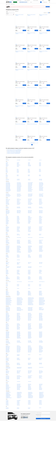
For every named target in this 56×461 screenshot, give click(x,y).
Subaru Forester (19, 370)
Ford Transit (29, 231)
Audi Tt (6, 166)
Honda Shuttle (29, 243)
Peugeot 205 (18, 332)
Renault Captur (18, 346)
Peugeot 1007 (7, 331)
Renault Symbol (41, 350)
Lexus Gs (29, 284)
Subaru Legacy (7, 371)
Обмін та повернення (27, 0)
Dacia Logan (7, 207)
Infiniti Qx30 (7, 257)
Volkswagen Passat (30, 395)
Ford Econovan (41, 226)
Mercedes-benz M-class (31, 301)
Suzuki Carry (40, 375)
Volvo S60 (29, 402)
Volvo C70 (7, 402)
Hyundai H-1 (29, 247)
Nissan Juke (40, 314)
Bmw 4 (40, 169)
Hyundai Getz (40, 246)
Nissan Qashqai (41, 318)
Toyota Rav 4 (18, 388)
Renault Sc (40, 349)
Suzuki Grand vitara (19, 376)
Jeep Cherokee (7, 266)
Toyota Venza (18, 389)
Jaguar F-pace (7, 262)
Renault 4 (40, 345)
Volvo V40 (29, 403)
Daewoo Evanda (30, 210)
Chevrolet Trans (19, 190)
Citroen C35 (7, 201)
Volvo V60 (7, 404)
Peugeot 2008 (7, 332)
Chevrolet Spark (19, 189)
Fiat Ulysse (40, 223)
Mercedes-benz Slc (41, 302)
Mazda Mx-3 (18, 294)
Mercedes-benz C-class (19, 298)
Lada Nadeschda (8, 278)
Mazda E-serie (40, 293)
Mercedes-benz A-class (30, 297)
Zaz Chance (7, 407)
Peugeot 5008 (18, 335)
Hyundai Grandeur (19, 247)
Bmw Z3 (7, 172)
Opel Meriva (18, 326)
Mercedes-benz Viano (30, 304)
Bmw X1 (29, 170)
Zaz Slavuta (7, 408)
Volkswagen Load (19, 394)
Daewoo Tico (7, 213)
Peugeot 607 (18, 336)
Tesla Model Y (29, 381)
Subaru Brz (7, 370)
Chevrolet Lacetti (30, 187)
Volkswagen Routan (19, 396)
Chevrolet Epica (41, 185)
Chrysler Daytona (8, 194)
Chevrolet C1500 (30, 183)
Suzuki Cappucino (30, 375)
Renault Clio (29, 346)
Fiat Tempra (18, 223)
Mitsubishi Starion (30, 310)
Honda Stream (40, 243)
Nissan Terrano (41, 319)
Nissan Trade (18, 320)
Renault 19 (7, 345)
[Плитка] (48, 12)
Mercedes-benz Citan (41, 298)
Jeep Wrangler (29, 267)
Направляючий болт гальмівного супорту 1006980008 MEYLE (14, 149)
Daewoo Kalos (7, 211)
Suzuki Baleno (18, 375)
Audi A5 (7, 164)
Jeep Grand (40, 266)
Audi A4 (40, 163)
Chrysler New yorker (8, 195)
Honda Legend (7, 242)
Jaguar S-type (29, 262)
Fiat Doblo (18, 218)
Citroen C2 (18, 200)
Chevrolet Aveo (41, 182)
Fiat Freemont (29, 219)
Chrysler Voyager (41, 196)
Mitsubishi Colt (41, 307)
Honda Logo (18, 242)
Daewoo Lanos (40, 211)
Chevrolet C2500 (41, 183)
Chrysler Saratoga (30, 195)
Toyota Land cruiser (8, 387)
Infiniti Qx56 (29, 257)
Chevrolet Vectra (41, 190)
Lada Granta (18, 277)
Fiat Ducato (29, 218)
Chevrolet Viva (7, 191)
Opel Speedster (30, 328)
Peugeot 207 (40, 332)
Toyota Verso (29, 389)
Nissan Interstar (30, 314)
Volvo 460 (40, 400)
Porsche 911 (18, 340)
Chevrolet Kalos (19, 187)
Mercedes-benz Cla (8, 299)
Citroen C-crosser (8, 199)
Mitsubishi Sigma (8, 310)
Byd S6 (6, 176)
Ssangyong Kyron (30, 367)
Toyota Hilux (29, 386)
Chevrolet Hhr (40, 186)
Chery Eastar (40, 179)
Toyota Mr (40, 387)
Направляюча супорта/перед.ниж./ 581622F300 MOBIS (13, 151)
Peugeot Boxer (18, 337)
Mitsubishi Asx (18, 307)
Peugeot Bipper (8, 337)
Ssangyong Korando (19, 367)
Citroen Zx (40, 204)
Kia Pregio (40, 271)
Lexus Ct (7, 284)
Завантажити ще (33, 142)
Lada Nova (29, 278)
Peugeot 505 (29, 335)
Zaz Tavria (18, 408)
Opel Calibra (40, 324)
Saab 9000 (18, 355)
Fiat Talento (7, 223)
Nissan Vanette (41, 320)
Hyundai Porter (7, 250)
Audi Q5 (7, 165)
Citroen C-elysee (19, 199)
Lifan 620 (29, 288)
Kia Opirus (7, 271)
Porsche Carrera (8, 342)
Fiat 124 (7, 216)
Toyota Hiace (7, 386)
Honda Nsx (29, 242)
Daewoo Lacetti (30, 211)
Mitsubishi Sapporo (41, 309)
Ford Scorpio (29, 230)
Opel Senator (40, 327)
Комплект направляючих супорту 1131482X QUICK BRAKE (14, 150)
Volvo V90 (29, 404)
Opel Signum (7, 328)
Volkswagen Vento (30, 397)
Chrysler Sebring (41, 195)
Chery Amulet (7, 179)
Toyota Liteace (18, 387)
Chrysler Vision (30, 196)
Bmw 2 (18, 169)
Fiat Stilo (29, 222)
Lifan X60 (40, 288)
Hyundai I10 (18, 248)
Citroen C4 (18, 201)
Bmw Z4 (18, 172)
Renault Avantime (8, 346)
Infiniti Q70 (40, 256)
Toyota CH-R (7, 385)
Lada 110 (7, 276)
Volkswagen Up (19, 397)
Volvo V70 (18, 404)
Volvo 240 (7, 400)
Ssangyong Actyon (8, 367)
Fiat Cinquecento (30, 217)
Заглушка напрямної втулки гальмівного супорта (32, 81)
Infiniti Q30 (7, 256)
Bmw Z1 (40, 171)
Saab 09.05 (18, 354)
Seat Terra (40, 359)
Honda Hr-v (7, 241)
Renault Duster (41, 346)
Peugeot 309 (40, 334)
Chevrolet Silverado (8, 189)
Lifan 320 (7, 288)
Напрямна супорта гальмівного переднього (20, 63)
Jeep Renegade (19, 267)
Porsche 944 (7, 341)
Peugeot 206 (29, 332)
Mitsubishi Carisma (30, 307)
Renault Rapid (7, 349)
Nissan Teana (29, 319)
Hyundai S (18, 250)
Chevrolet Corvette (19, 185)
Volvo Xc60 (40, 404)
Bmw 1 (6, 169)
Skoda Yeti (29, 364)
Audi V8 (18, 166)
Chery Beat (18, 179)
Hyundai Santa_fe (41, 250)
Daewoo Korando (19, 211)
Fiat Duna (40, 218)
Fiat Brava (7, 217)
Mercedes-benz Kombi (19, 301)
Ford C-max (18, 226)
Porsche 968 (29, 341)
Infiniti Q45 (18, 256)
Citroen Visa (40, 203)
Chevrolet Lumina (41, 187)
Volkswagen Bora (30, 392)
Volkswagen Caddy (41, 392)
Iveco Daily (7, 259)
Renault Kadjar (40, 347)
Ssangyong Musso (41, 367)
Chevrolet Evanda (8, 186)
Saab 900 (7, 355)
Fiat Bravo (18, 217)
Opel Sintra (18, 328)
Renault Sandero (30, 349)
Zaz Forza (18, 407)
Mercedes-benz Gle (30, 300)
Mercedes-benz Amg (41, 297)
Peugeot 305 (40, 333)
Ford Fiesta (40, 227)
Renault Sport (18, 350)
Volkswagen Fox (8, 393)
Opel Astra (29, 324)
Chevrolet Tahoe (41, 189)
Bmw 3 (29, 169)
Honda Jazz (40, 241)
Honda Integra (29, 241)
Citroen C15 (7, 200)
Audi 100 (7, 162)
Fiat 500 (40, 216)
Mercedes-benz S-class (8, 302)
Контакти (7, 0)
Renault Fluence (19, 347)
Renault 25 (29, 345)
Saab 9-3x (29, 354)
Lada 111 (18, 276)
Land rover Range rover (42, 281)
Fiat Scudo (40, 221)
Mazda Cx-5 (40, 292)
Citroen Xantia (7, 204)
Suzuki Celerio (7, 376)
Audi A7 (29, 164)
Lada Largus (40, 277)
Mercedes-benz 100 (8, 297)
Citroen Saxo (18, 203)
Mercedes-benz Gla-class (9, 300)
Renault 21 (18, 345)
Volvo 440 (29, 400)
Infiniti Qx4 (18, 257)
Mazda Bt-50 (18, 292)
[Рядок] (49, 12)
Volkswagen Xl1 (41, 397)
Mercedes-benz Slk (8, 303)
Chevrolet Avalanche (30, 182)
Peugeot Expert (30, 337)
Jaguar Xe (7, 263)
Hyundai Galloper (19, 246)
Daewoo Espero (19, 210)
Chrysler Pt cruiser (19, 195)
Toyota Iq (40, 386)
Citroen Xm (18, 204)
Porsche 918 (29, 340)
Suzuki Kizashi (7, 377)
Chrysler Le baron (30, 194)
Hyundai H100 (40, 247)
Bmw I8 (18, 170)
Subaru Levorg (29, 371)
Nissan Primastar (8, 318)
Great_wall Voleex (30, 237)
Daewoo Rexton (30, 212)
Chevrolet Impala (8, 187)
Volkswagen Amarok (8, 392)
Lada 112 (29, 276)
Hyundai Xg (29, 252)
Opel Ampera (29, 323)
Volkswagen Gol (19, 393)
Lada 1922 (40, 276)
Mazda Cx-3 (29, 292)
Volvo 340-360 (18, 400)
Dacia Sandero (18, 207)
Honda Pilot (40, 242)
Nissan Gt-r (18, 314)
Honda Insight (18, 241)
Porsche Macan (41, 342)
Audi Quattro (29, 165)
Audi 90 (40, 162)
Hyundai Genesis (30, 246)
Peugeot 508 (40, 335)
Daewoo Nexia (7, 212)
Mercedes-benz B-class (8, 298)
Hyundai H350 (7, 248)
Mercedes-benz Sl (30, 302)
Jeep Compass (29, 266)
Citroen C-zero (29, 199)
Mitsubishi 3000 (8, 307)
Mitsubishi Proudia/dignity (20, 309)
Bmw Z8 (29, 172)
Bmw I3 (7, 170)
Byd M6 (40, 175)
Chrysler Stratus (8, 196)
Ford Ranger (7, 230)
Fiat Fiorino (18, 219)
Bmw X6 (29, 171)
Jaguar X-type (40, 262)
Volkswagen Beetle (19, 392)
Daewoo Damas (7, 210)
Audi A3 (29, 163)
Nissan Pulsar (29, 318)
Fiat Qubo (18, 221)
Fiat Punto (7, 221)
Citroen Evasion (19, 202)
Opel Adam (7, 323)
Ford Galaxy (29, 228)
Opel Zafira (29, 329)
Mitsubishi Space (19, 310)
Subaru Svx (18, 372)
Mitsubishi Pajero (8, 309)
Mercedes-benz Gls (8, 301)
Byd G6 (29, 175)
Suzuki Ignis (29, 376)
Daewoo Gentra (41, 210)
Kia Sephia (18, 273)
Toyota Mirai (29, 387)
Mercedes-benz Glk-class (42, 300)
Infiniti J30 (18, 255)
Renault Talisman (8, 351)
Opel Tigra (40, 328)
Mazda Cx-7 (7, 293)
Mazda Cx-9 (18, 293)
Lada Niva (18, 278)
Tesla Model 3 (7, 381)
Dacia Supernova (41, 207)
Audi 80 (29, 162)
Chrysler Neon (40, 194)
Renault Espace (7, 347)
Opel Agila (18, 323)
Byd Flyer (7, 175)
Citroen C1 (40, 199)
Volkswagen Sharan (41, 396)
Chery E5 (29, 179)
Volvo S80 (7, 403)
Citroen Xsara (29, 204)
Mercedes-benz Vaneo (8, 304)
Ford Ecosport (7, 227)
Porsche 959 (18, 341)
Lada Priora (40, 278)
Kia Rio (40, 272)
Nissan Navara (18, 316)
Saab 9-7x (40, 354)
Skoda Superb (18, 364)
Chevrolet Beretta (8, 183)
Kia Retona (29, 272)
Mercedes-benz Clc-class (20, 299)
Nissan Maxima (29, 315)
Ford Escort (29, 227)
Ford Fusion (18, 228)
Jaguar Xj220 (40, 263)
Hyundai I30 (40, 248)
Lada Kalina (29, 277)
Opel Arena (7, 324)
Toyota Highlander (19, 386)
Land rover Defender (8, 281)
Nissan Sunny (18, 319)
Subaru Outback (41, 371)
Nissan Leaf (18, 315)
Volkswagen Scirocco (30, 396)
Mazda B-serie (7, 292)
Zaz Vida (29, 408)
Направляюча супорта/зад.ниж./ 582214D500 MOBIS (13, 153)
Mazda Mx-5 (29, 294)
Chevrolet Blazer (19, 183)
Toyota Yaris (40, 389)
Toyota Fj (29, 385)
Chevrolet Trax (29, 190)
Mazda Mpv (7, 294)
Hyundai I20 (29, 248)
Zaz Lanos (29, 407)
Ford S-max (18, 230)
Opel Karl (7, 326)
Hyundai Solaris (8, 251)
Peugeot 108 (40, 331)
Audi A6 (18, 164)
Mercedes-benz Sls (30, 303)
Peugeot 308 (29, 334)
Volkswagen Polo (8, 396)
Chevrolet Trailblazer (8, 190)
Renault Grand (29, 347)
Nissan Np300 (40, 316)
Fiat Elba (7, 219)
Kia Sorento (40, 273)
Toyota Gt (40, 385)
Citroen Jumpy (41, 202)
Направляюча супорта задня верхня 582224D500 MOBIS (13, 152)
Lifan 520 (18, 288)
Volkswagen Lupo (41, 394)
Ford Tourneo (18, 231)
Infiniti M (29, 255)
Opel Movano (7, 327)
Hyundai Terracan (30, 251)
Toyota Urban (7, 389)
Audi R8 (40, 165)
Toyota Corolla (18, 385)
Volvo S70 (40, 402)
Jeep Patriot (7, 267)
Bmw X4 (7, 171)
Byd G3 (18, 175)
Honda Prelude (7, 243)
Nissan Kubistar (8, 315)
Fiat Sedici (7, 222)
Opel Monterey (41, 326)
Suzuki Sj (40, 377)
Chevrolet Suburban (30, 189)
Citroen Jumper (30, 202)
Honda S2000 (18, 243)
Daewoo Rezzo (40, 212)
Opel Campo (7, 325)
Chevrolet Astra (8, 182)
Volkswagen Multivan (8, 395)
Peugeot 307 (18, 334)
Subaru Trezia (29, 372)
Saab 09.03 (7, 354)
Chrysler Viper (18, 196)
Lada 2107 (7, 277)
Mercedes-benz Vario (19, 304)
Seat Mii (29, 359)
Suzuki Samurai (30, 377)
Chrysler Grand (18, 194)
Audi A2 (18, 163)
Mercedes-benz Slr (19, 303)
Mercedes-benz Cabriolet (31, 298)
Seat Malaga (7, 359)
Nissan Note (29, 316)
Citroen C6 (40, 201)
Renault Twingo (41, 351)
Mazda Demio (29, 293)
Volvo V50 (40, 403)
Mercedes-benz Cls (41, 299)
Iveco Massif (18, 259)
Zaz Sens (40, 407)
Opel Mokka (29, 326)
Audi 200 (18, 162)
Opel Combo (29, 325)
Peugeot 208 (7, 333)
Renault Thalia (18, 351)
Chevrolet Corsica (8, 185)
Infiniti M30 (40, 255)
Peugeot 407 (7, 335)
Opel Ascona (18, 324)
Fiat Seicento (18, 222)
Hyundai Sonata (19, 251)
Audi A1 (7, 163)
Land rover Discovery (19, 281)
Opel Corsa (40, 325)
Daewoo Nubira (18, 212)
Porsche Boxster (41, 341)
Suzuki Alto (7, 375)
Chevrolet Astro (19, 182)
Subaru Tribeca (41, 372)
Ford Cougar (29, 226)
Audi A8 (40, 164)
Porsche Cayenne (19, 342)
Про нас (12, 0)
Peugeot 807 (40, 336)
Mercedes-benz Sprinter (42, 303)
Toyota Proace (7, 388)
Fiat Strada (40, 222)
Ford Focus (7, 228)
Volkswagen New (19, 395)
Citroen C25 (29, 200)
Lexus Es (18, 284)
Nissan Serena (7, 319)
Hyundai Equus (7, 246)
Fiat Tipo (29, 223)
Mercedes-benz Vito (41, 304)
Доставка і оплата (19, 0)
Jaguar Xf (18, 263)
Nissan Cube (7, 314)
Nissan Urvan (29, 320)
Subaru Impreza (30, 370)
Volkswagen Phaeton (41, 395)
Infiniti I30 (7, 255)
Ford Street (7, 231)
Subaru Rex (7, 372)
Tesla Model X (18, 381)
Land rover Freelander (30, 281)
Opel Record (29, 327)
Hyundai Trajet (40, 251)
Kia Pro (18, 272)
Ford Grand (40, 228)
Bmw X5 (18, 171)
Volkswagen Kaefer (8, 394)
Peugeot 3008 (18, 333)
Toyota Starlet (29, 388)
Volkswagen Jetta (41, 393)
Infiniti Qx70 (40, 257)
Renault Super (29, 350)
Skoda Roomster (8, 364)
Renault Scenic (7, 350)
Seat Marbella (18, 359)
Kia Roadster (7, 273)
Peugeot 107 (29, 331)
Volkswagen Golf (30, 393)
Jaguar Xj (29, 263)
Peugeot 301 (29, 333)
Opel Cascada (18, 325)
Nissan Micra (40, 315)
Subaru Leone (18, 371)
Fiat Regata (29, 221)
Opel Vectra (7, 329)
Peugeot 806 (29, 336)
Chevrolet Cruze (30, 185)
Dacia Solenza (29, 207)
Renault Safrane (19, 349)
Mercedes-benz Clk (30, 299)
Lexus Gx (40, 284)
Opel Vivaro (18, 329)
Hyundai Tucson (8, 252)
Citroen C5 (29, 201)
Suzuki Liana (18, 377)
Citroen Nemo (7, 203)
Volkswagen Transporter (9, 397)
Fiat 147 (29, 216)
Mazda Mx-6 (40, 294)
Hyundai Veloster (19, 252)
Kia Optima (18, 271)
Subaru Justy (40, 370)
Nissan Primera (18, 318)
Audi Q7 (18, 165)
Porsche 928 (40, 340)
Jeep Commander (19, 266)
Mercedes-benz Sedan (19, 302)
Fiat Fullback (40, 219)
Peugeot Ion (40, 337)
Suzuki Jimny (40, 376)
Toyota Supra (40, 388)
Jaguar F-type (18, 262)
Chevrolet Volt (18, 191)
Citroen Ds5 (7, 202)
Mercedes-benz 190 (19, 297)
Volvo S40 (18, 402)
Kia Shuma (29, 273)
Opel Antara (40, 323)
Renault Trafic (29, 351)
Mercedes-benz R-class (42, 301)
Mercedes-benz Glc (19, 300)
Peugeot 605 (7, 336)
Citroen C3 (40, 200)
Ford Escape (18, 227)
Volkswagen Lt (29, 394)
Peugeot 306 (7, 334)
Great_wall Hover (19, 237)
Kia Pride (7, 272)
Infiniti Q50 (29, 256)
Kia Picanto (29, 271)
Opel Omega (18, 327)
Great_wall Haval (8, 237)
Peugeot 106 (18, 331)
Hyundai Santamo (30, 250)
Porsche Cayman (30, 342)
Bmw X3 (40, 170)
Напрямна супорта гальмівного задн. (43, 81)
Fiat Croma (7, 218)
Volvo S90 (18, 403)
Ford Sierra (40, 230)
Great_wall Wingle (41, 237)
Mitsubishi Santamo (30, 309)
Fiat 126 (18, 216)
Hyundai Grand (7, 247)
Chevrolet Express (19, 186)
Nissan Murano (7, 316)
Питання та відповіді (35, 0)
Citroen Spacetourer (30, 203)
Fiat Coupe (40, 217)
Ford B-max (7, 226)
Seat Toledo (7, 360)
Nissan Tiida (7, 320)
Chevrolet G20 (29, 186)
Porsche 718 (7, 340)
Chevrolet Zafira (30, 191)
